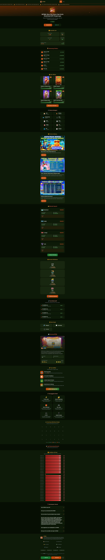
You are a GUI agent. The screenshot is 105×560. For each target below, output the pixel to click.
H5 (63, 1)
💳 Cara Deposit (46, 544)
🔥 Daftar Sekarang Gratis (52, 389)
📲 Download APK (48, 24)
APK (60, 1)
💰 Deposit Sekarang (52, 254)
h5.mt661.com (49, 550)
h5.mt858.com (43, 550)
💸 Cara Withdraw (59, 544)
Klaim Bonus (44, 200)
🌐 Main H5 (57, 24)
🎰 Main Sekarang (46, 541)
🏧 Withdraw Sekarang (52, 296)
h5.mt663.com (62, 550)
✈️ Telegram (46, 547)
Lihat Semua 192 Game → (52, 105)
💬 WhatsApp (59, 547)
